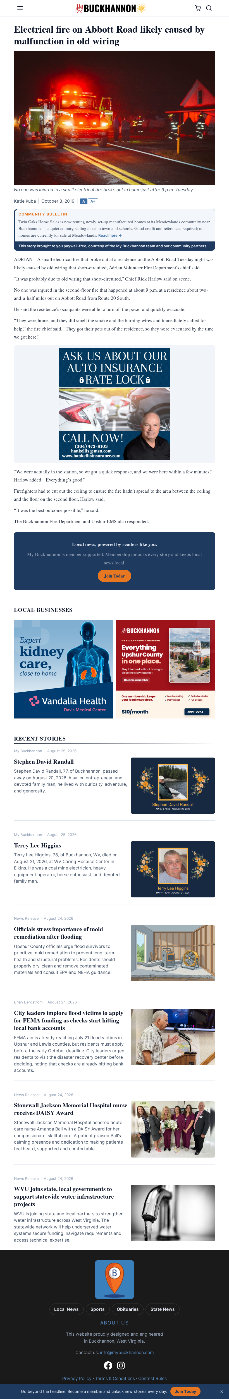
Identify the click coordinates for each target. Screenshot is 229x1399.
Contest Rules (152, 1378)
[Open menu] (20, 8)
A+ (93, 201)
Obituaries (128, 1309)
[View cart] (198, 8)
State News (163, 1309)
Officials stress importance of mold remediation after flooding (58, 932)
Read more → (110, 235)
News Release (26, 918)
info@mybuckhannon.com (127, 1352)
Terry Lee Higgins (37, 845)
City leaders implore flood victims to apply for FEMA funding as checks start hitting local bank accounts (68, 1020)
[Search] (209, 8)
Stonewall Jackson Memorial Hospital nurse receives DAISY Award (70, 1109)
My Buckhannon (28, 751)
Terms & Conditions (115, 1378)
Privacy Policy (77, 1378)
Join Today (185, 1391)
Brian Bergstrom (28, 1002)
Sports (97, 1309)
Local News (66, 1309)
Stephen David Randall (44, 761)
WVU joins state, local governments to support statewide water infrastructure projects (64, 1196)
